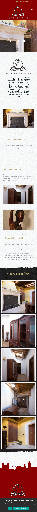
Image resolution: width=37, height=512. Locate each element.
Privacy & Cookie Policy (21, 508)
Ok (10, 508)
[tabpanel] (18, 119)
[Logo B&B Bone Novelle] (18, 12)
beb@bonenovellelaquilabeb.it (24, 1)
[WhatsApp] (17, 4)
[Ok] (35, 505)
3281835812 (10, 1)
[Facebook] (20, 4)
